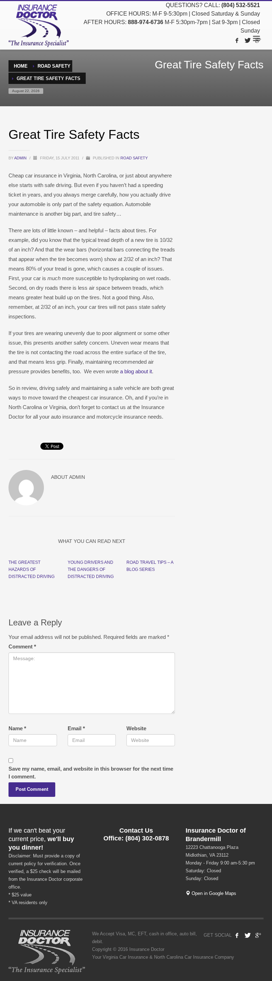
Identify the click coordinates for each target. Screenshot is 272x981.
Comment (22, 646)
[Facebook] (237, 40)
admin (21, 158)
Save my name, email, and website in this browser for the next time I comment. (90, 772)
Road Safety (134, 158)
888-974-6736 (145, 22)
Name (17, 728)
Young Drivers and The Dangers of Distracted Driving (91, 569)
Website (136, 728)
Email (76, 728)
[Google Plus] (258, 40)
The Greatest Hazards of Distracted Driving (31, 569)
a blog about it (136, 371)
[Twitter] (247, 40)
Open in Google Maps (213, 893)
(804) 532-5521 (240, 5)
